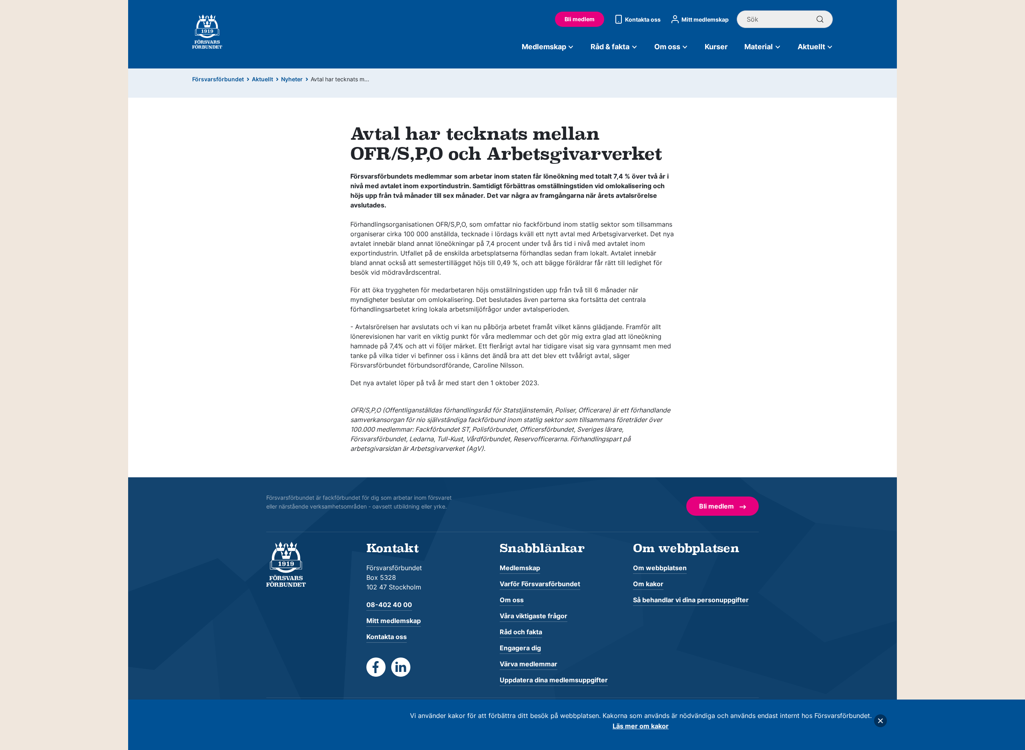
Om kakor (648, 584)
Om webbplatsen (660, 568)
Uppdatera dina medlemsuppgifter (554, 680)
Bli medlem (580, 19)
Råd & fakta (610, 46)
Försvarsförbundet (218, 79)
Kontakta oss (643, 19)
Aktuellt (811, 46)
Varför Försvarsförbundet (540, 584)
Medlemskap (544, 46)
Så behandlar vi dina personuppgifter (691, 600)
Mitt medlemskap (705, 19)
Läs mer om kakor (641, 726)
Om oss (667, 46)
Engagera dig (520, 648)
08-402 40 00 (389, 605)
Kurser (716, 46)
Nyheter (292, 79)
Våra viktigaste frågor (533, 616)
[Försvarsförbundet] (286, 564)
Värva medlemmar (528, 664)
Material (758, 46)
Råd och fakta (521, 632)
